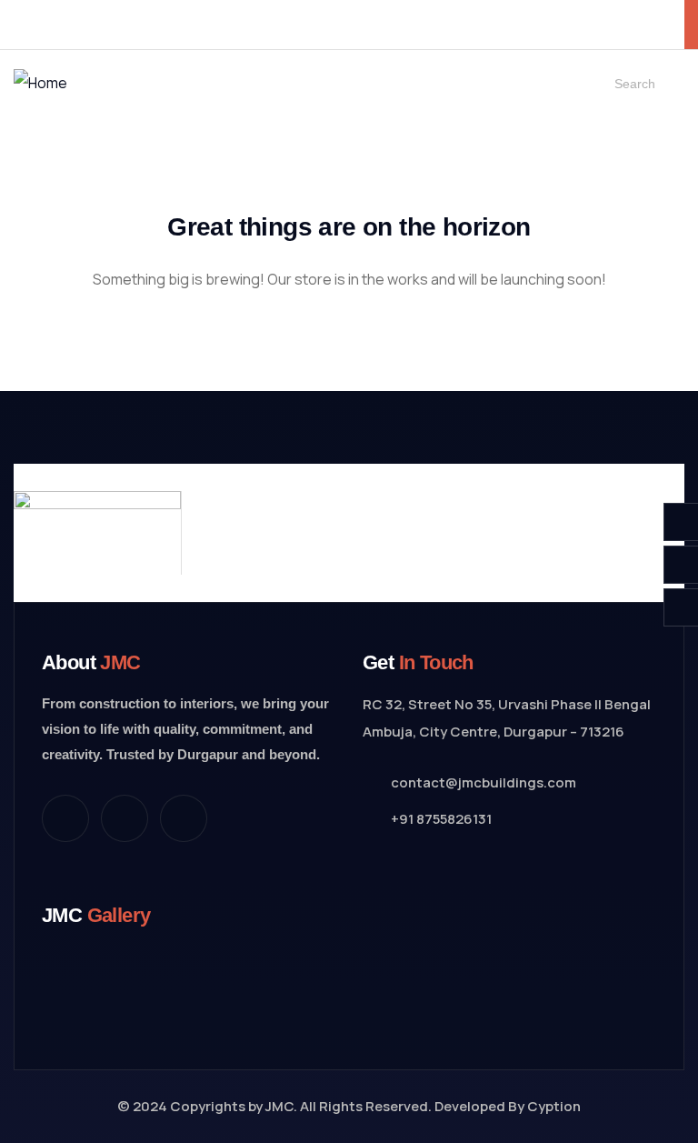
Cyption (554, 1106)
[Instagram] (124, 818)
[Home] (40, 82)
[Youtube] (183, 818)
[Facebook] (65, 818)
